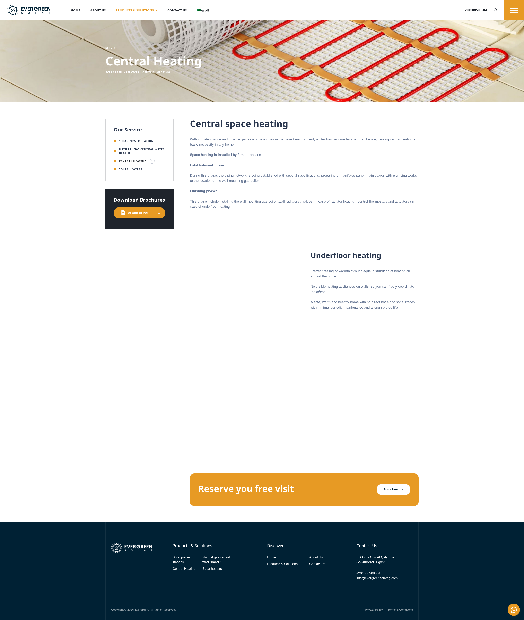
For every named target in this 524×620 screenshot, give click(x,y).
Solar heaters (130, 169)
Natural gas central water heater (142, 151)
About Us (98, 10)
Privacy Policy (374, 609)
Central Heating (133, 161)
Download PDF (138, 213)
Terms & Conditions (400, 609)
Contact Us (177, 10)
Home (75, 10)
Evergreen (141, 609)
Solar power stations (137, 141)
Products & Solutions (135, 10)
